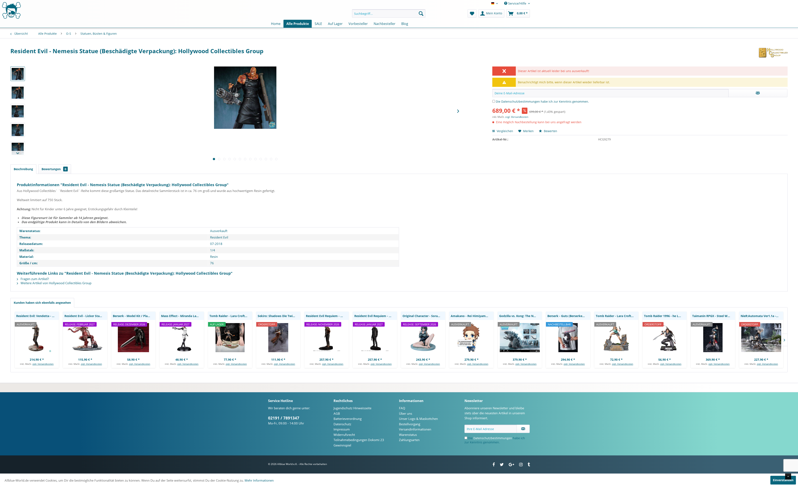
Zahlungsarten (409, 440)
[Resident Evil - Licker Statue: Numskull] (85, 337)
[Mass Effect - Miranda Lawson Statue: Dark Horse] (182, 337)
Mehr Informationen (259, 480)
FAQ (402, 408)
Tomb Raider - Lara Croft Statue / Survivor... (230, 316)
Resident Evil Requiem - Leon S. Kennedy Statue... (375, 316)
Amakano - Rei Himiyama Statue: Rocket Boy (472, 316)
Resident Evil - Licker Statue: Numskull (85, 316)
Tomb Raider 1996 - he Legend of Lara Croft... (665, 316)
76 (212, 263)
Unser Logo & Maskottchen (418, 419)
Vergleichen (504, 131)
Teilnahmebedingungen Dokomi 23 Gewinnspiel (359, 442)
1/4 (212, 250)
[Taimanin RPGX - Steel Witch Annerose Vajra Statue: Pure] (713, 337)
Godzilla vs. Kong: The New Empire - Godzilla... (520, 316)
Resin (214, 257)
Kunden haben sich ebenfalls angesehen (42, 303)
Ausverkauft (218, 231)
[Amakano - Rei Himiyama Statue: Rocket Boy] (471, 337)
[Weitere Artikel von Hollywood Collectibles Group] (773, 55)
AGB (337, 413)
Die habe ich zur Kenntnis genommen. (542, 101)
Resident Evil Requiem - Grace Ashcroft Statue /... (327, 316)
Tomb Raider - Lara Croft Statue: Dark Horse (617, 316)
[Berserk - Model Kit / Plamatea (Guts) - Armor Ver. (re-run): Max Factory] (133, 337)
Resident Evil (219, 237)
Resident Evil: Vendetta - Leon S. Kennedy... (37, 316)
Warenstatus (408, 435)
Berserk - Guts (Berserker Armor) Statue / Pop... (568, 316)
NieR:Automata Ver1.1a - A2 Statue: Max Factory (762, 316)
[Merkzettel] (472, 13)
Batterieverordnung (348, 419)
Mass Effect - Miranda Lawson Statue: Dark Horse (182, 316)
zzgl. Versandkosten (516, 117)
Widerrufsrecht (344, 435)
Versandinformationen (415, 429)
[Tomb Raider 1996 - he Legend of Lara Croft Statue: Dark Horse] (665, 337)
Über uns (405, 413)
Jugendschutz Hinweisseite (352, 408)
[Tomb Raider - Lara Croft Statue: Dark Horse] (616, 337)
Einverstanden (783, 480)
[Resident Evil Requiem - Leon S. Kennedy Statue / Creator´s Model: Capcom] (375, 337)
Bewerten (550, 131)
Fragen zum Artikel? (34, 279)
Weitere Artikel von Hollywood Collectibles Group (55, 283)
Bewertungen (54, 169)
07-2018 (216, 244)
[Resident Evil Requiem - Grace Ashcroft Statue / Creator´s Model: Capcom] (326, 337)
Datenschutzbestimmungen (520, 101)
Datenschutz (342, 424)
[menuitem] (388, 13)
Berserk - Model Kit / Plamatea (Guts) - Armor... (134, 316)
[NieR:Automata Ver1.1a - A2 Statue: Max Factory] (761, 337)
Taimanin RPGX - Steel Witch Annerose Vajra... (713, 316)
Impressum (342, 429)
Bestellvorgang (409, 424)
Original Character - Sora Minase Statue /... (424, 316)
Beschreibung (23, 169)
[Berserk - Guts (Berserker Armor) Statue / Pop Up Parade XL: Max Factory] (568, 337)
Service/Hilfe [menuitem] (517, 3)
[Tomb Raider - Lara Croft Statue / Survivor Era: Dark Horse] (230, 337)
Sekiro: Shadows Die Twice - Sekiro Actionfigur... (279, 316)
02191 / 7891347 (283, 418)
